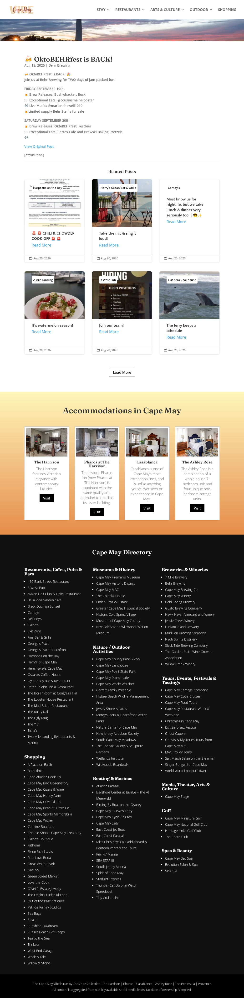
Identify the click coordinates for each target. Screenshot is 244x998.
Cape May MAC (107, 589)
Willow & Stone (39, 963)
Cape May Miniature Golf (183, 818)
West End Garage (40, 950)
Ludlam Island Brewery (182, 627)
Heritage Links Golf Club (183, 830)
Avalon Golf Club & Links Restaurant (54, 594)
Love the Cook (38, 882)
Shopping (227, 10)
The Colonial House (110, 596)
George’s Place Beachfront (47, 649)
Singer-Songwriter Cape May (186, 764)
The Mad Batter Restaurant (48, 705)
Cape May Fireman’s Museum (118, 577)
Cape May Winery (178, 596)
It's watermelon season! (55, 313)
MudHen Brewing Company (185, 633)
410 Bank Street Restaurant (48, 581)
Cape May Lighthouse (112, 665)
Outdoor (199, 10)
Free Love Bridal (39, 857)
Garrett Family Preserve (113, 690)
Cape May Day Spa (179, 858)
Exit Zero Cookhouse (182, 280)
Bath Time (35, 770)
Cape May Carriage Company (186, 690)
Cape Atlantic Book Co (44, 777)
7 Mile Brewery (176, 577)
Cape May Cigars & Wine (46, 789)
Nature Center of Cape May (116, 727)
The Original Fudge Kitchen (47, 895)
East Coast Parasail (110, 835)
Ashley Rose (163, 984)
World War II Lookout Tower (185, 770)
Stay (101, 10)
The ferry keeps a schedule (189, 313)
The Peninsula (185, 984)
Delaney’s (35, 618)
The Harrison (111, 984)
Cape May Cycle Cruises (114, 817)
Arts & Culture (165, 10)
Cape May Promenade (112, 677)
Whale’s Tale (37, 957)
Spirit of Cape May (109, 873)
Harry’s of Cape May (42, 662)
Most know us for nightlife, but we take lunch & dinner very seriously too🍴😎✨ (189, 221)
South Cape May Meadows (116, 739)
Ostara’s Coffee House (44, 674)
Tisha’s (32, 730)
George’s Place (39, 643)
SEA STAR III (105, 860)
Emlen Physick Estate (112, 602)
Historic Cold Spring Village (116, 614)
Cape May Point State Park (116, 671)
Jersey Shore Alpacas (111, 708)
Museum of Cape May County (118, 620)
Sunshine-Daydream (43, 926)
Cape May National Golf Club (186, 824)
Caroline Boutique (41, 826)
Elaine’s (33, 625)
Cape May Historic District (115, 583)
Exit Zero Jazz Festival (181, 727)
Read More (41, 245)
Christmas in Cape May (182, 721)
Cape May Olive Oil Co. (44, 801)
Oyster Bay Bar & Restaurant (49, 680)
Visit (46, 498)
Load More (122, 372)
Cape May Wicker (40, 820)
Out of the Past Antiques (46, 901)
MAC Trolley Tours (178, 752)
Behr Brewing (59, 65)
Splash (32, 919)
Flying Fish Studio (40, 851)
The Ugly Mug (38, 718)
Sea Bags (34, 913)
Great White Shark (41, 863)
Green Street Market (43, 876)
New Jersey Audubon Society (117, 733)
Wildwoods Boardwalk (112, 764)
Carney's (174, 188)
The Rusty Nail (38, 711)
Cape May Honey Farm (44, 795)
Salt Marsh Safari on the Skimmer (190, 758)
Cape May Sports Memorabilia (50, 814)
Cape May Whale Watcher (115, 684)
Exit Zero (34, 631)
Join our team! (122, 313)
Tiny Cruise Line (108, 897)
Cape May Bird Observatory (48, 783)
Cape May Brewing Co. (181, 589)
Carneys (34, 612)
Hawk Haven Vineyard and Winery (189, 614)
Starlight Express (108, 879)
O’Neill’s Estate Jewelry (44, 888)
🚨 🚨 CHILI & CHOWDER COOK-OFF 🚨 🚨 (55, 221)
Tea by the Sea (39, 938)
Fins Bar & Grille (39, 637)
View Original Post (39, 146)
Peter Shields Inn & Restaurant (51, 687)
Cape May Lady (107, 823)
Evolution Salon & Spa (181, 864)
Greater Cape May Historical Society (123, 608)
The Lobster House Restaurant (50, 699)
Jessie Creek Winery (179, 620)
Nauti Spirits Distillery (181, 639)
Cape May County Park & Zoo (118, 659)
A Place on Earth (40, 764)
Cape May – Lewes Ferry (114, 811)
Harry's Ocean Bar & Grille (118, 188)
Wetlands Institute (110, 758)
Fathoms (34, 845)
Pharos (128, 984)
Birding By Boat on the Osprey (118, 804)
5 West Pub (108, 280)
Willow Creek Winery (180, 664)
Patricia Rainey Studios (44, 907)
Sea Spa (171, 870)
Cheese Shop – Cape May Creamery (54, 832)
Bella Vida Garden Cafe (44, 600)
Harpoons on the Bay (47, 188)
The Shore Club (176, 837)
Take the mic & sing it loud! (122, 221)
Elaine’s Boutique (40, 839)
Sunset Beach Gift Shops (46, 932)
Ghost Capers (175, 733)
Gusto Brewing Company (183, 608)
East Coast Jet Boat (110, 829)
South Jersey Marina (111, 866)
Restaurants (127, 10)
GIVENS (33, 870)
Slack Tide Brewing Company (186, 645)
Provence (204, 984)
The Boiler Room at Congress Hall (52, 693)
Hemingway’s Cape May (45, 668)
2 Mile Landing (43, 280)
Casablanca (144, 984)
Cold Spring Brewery (180, 602)
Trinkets (34, 944)
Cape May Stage (177, 796)
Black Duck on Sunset (44, 606)
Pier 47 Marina (107, 854)
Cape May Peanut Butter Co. (49, 808)
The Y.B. (33, 724)
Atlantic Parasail (107, 786)
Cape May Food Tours (181, 702)
